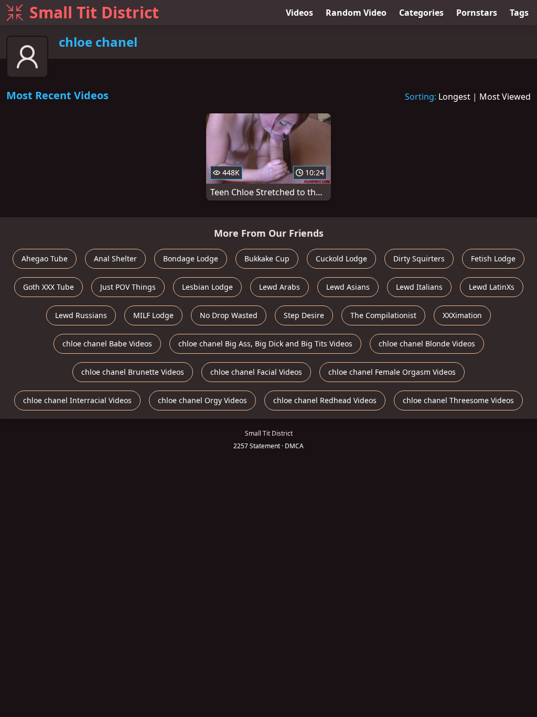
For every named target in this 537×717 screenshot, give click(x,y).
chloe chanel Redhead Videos (325, 400)
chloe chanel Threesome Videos (458, 400)
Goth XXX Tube (48, 287)
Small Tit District (94, 12)
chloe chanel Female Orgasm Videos (392, 372)
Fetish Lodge (493, 258)
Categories (421, 12)
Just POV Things (128, 287)
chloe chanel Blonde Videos (427, 344)
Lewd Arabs (279, 287)
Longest (454, 96)
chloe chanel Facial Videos (256, 372)
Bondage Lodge (190, 258)
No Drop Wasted (228, 315)
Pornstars (476, 12)
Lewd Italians (419, 287)
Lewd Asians (348, 287)
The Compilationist (383, 315)
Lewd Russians (81, 315)
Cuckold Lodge (341, 258)
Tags (519, 12)
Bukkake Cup (266, 258)
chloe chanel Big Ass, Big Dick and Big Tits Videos (265, 344)
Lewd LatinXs (491, 287)
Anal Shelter (115, 258)
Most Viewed (505, 96)
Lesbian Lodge (207, 287)
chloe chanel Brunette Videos (132, 372)
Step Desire (304, 315)
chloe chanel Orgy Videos (202, 400)
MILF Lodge (153, 315)
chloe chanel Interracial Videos (77, 400)
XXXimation (462, 315)
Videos (299, 12)
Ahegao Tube (45, 258)
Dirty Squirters (419, 258)
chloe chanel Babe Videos (107, 344)
